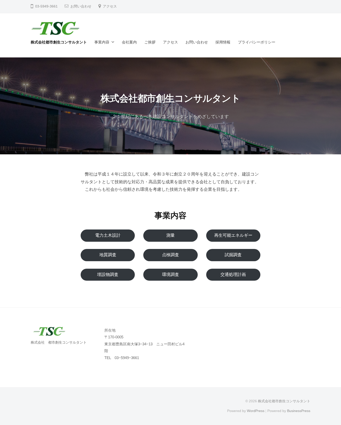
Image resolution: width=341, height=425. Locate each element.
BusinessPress (298, 411)
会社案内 (129, 42)
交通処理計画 (233, 274)
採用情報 (222, 42)
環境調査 (170, 274)
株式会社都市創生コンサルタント (59, 42)
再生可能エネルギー (233, 235)
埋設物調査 (107, 274)
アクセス (110, 6)
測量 (170, 235)
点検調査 (170, 254)
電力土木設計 (108, 235)
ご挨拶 (150, 42)
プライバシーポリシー (256, 42)
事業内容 (101, 42)
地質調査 (107, 254)
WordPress (255, 411)
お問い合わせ (80, 6)
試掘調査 (233, 254)
